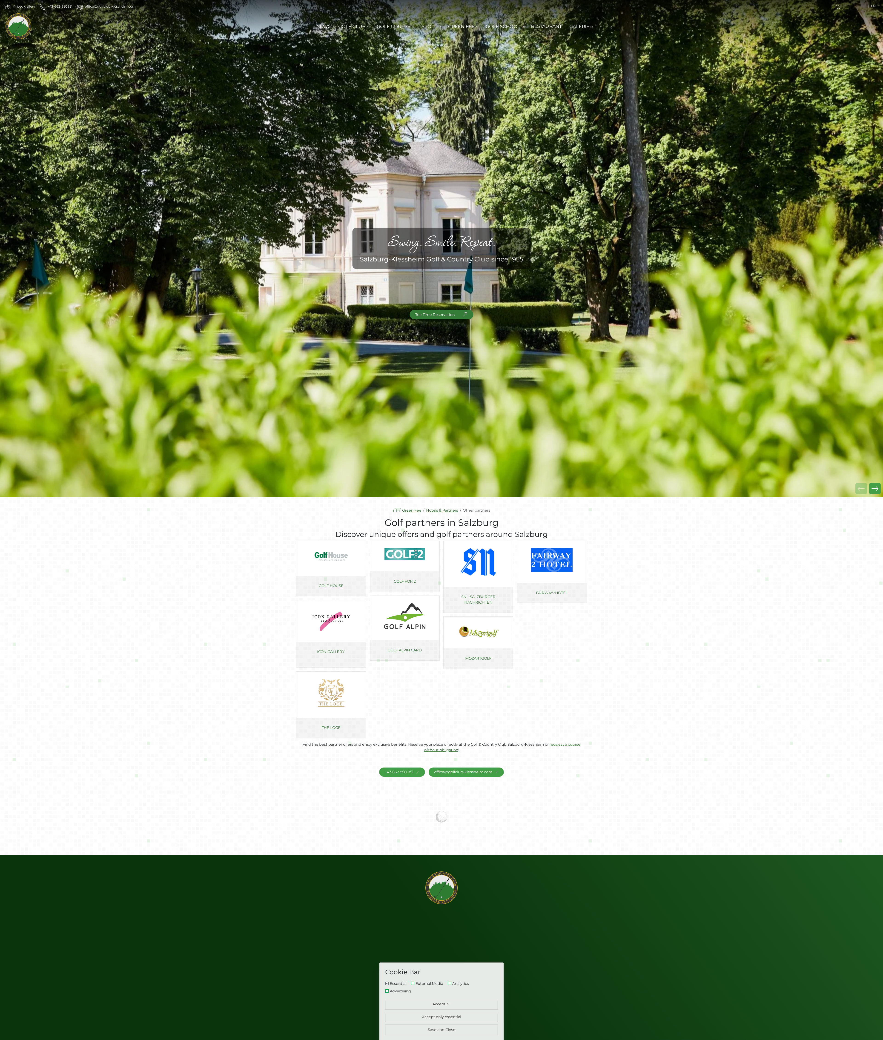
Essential (398, 984)
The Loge (331, 727)
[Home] (395, 510)
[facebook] (528, 960)
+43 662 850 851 (399, 772)
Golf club (352, 26)
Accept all (441, 1004)
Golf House (331, 586)
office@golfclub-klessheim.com (463, 772)
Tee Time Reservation (435, 314)
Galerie (579, 26)
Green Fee (461, 26)
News (323, 26)
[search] (838, 7)
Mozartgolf (478, 658)
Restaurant (546, 26)
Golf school (503, 26)
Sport (429, 26)
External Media (429, 984)
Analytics (460, 984)
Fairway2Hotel (552, 593)
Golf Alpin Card (405, 650)
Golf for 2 (405, 581)
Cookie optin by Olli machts (484, 1038)
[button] (875, 488)
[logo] (441, 887)
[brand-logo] (18, 26)
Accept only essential (441, 1017)
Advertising (400, 991)
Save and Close (441, 1030)
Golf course (393, 26)
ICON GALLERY (330, 652)
